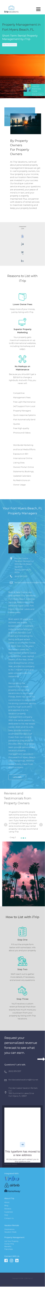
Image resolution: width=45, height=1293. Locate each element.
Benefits (7, 1246)
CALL (34, 94)
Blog (6, 1205)
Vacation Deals (10, 1232)
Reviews (7, 1209)
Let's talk (17, 777)
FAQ (6, 1215)
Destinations (9, 1229)
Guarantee (8, 1212)
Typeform (14, 1164)
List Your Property (11, 1241)
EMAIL (40, 94)
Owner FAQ (9, 1244)
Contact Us (9, 1218)
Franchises (8, 1249)
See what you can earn (9, 44)
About (6, 1202)
